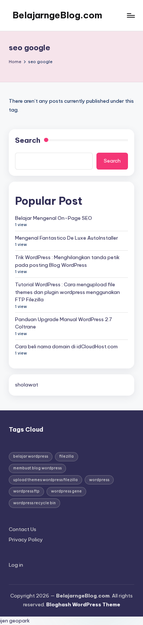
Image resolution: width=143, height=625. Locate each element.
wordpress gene (66, 491)
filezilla (66, 456)
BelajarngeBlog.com (57, 15)
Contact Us (22, 529)
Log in (16, 565)
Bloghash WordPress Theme (83, 604)
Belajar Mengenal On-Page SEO (53, 218)
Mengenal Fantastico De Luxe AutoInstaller (66, 238)
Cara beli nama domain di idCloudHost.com (66, 346)
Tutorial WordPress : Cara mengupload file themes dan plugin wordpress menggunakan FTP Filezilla (67, 292)
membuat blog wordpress (37, 468)
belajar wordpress (30, 456)
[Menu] (130, 15)
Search (27, 140)
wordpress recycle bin (34, 503)
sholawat (26, 384)
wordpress (99, 479)
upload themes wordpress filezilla (45, 479)
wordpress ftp (26, 491)
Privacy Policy (26, 539)
